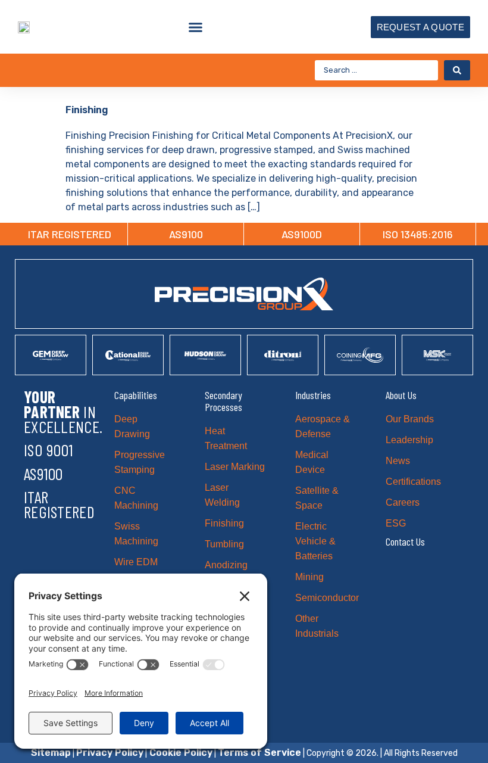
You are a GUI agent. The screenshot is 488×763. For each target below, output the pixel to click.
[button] (195, 26)
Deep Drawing (132, 426)
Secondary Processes (223, 400)
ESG (396, 523)
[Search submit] (457, 70)
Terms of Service (259, 752)
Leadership (409, 440)
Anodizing (226, 565)
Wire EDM (136, 562)
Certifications (413, 482)
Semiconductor (325, 598)
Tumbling (224, 544)
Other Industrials (317, 626)
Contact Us (405, 541)
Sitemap (51, 752)
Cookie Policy (179, 752)
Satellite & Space (317, 497)
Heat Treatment (226, 438)
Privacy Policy (109, 752)
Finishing (86, 110)
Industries (313, 394)
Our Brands (410, 419)
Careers (403, 502)
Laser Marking (235, 467)
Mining (309, 577)
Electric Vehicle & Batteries (315, 541)
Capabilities (135, 394)
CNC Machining (136, 497)
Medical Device (312, 462)
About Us (401, 394)
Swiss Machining (136, 533)
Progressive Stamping (139, 462)
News (398, 461)
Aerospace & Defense (322, 426)
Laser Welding (222, 494)
